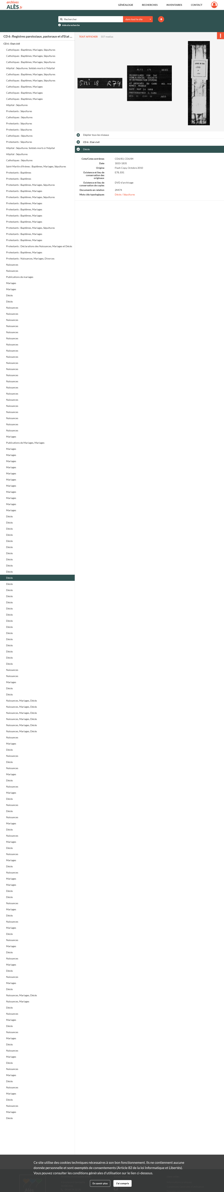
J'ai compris (122, 1183)
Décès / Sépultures (125, 194)
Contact (196, 4)
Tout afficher (88, 36)
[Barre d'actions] (220, 35)
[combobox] (138, 19)
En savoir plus (100, 1183)
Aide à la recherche (71, 25)
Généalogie (125, 4)
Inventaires (174, 4)
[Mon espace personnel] (214, 5)
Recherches (150, 4)
